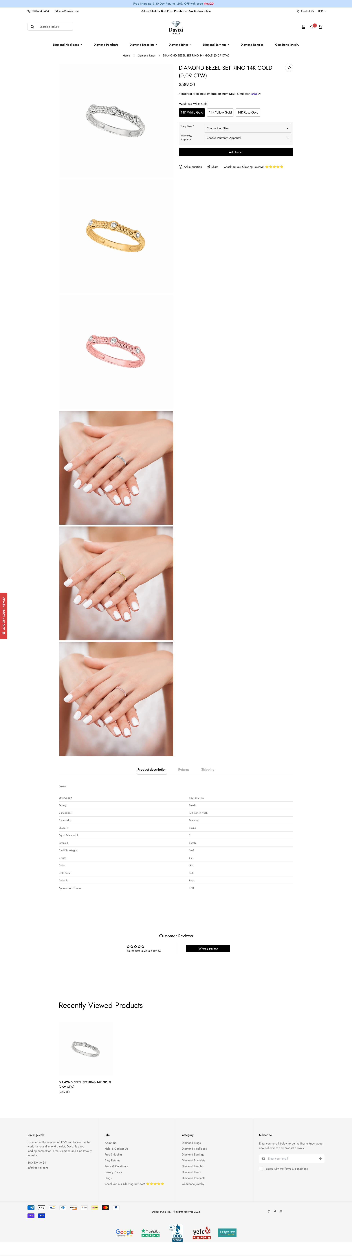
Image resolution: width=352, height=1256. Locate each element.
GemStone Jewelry (287, 45)
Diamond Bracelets (142, 45)
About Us (110, 1143)
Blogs (108, 1178)
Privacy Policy (113, 1172)
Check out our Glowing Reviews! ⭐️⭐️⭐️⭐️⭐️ (253, 167)
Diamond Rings (178, 45)
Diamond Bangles (252, 45)
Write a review (208, 948)
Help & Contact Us (116, 1149)
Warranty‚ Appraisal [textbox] (186, 137)
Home (126, 56)
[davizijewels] (176, 27)
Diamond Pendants (106, 45)
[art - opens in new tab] (124, 1233)
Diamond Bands (191, 1172)
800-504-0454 (36, 1162)
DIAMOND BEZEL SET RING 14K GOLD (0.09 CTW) (85, 1084)
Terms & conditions (296, 1169)
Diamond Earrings (214, 45)
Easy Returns (112, 1160)
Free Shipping (113, 1154)
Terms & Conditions (116, 1166)
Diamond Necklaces (66, 45)
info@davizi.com (37, 1168)
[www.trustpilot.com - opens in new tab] (150, 1232)
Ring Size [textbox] (187, 126)
